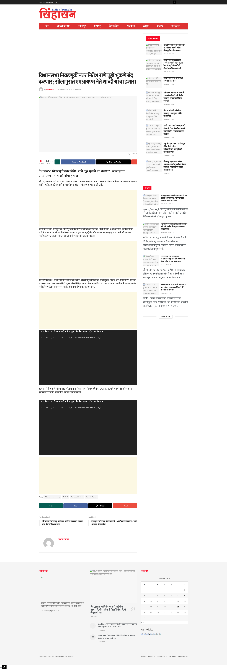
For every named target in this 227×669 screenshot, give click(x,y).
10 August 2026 (166, 232)
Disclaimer (172, 656)
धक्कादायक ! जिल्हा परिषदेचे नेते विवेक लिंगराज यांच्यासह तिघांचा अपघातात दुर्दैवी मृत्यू (117, 637)
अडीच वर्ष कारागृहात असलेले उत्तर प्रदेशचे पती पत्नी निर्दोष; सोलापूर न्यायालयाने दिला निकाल (174, 97)
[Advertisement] (88, 53)
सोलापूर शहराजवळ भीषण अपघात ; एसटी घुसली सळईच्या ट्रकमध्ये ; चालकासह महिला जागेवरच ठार (175, 166)
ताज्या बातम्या (63, 26)
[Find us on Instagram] (182, 2)
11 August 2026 (166, 204)
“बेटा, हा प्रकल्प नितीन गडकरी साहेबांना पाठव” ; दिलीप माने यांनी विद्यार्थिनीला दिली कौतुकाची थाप (108, 610)
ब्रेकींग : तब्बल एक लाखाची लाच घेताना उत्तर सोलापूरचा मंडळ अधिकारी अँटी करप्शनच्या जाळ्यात (173, 287)
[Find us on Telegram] (186, 2)
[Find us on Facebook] (170, 2)
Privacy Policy (183, 656)
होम (47, 26)
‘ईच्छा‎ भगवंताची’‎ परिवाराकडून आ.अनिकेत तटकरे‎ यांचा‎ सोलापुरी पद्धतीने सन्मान (174, 47)
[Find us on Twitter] (174, 2)
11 (151, 601)
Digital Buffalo (59, 656)
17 (144, 606)
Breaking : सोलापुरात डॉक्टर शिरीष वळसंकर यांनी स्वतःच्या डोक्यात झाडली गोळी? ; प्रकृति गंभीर (117, 625)
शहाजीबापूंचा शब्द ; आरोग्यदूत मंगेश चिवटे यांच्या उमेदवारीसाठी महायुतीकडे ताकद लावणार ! (174, 148)
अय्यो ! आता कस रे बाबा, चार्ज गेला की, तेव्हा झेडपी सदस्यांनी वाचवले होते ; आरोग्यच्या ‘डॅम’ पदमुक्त (174, 130)
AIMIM (65, 497)
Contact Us (161, 656)
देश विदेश (114, 26)
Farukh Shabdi (77, 497)
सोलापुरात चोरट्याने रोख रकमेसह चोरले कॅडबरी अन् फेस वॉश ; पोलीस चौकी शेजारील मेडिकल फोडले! (173, 64)
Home (143, 656)
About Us (151, 656)
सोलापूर (82, 26)
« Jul (142, 622)
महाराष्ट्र (97, 26)
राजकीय (131, 26)
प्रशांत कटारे (50, 89)
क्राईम (146, 26)
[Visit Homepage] (58, 13)
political (78, 89)
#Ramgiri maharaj (52, 497)
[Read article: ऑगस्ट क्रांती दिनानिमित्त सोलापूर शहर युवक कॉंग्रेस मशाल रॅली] (154, 115)
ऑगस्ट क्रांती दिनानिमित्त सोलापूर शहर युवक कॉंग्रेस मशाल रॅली (173, 113)
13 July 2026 (165, 293)
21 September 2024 (65, 89)
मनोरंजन (175, 26)
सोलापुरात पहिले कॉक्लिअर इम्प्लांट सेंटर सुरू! (173, 80)
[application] (88, 357)
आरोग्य (160, 26)
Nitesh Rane (91, 497)
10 (144, 601)
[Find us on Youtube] (178, 2)
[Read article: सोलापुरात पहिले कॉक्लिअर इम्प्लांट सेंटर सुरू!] (154, 82)
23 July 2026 (165, 265)
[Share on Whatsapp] (57, 161)
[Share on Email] (134, 161)
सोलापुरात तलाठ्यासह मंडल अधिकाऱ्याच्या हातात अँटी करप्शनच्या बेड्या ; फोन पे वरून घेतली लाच (173, 259)
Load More (165, 316)
